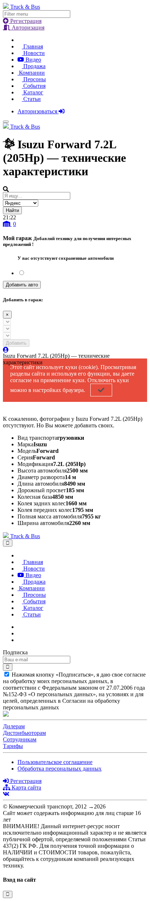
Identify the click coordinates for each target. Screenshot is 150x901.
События (34, 86)
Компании (31, 73)
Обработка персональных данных (59, 768)
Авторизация (27, 27)
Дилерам (14, 726)
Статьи (31, 99)
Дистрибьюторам (24, 733)
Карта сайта (25, 787)
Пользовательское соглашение (54, 762)
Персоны (34, 79)
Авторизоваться (38, 111)
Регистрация (25, 21)
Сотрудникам (19, 739)
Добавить (16, 343)
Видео (32, 59)
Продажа (34, 66)
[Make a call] (19, 640)
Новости (33, 53)
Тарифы (13, 746)
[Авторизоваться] (6, 350)
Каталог (32, 92)
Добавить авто (22, 284)
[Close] (7, 543)
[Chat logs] (19, 627)
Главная (32, 46)
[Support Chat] (19, 633)
